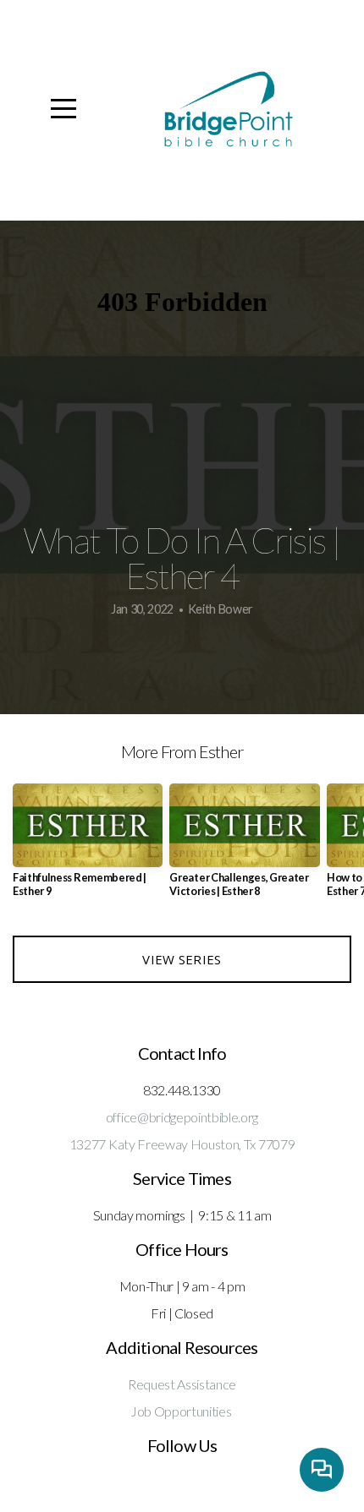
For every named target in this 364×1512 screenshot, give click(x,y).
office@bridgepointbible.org (182, 1117)
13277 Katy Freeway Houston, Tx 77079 (182, 1144)
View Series (181, 959)
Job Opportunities (181, 1411)
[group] (88, 847)
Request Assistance (182, 1384)
